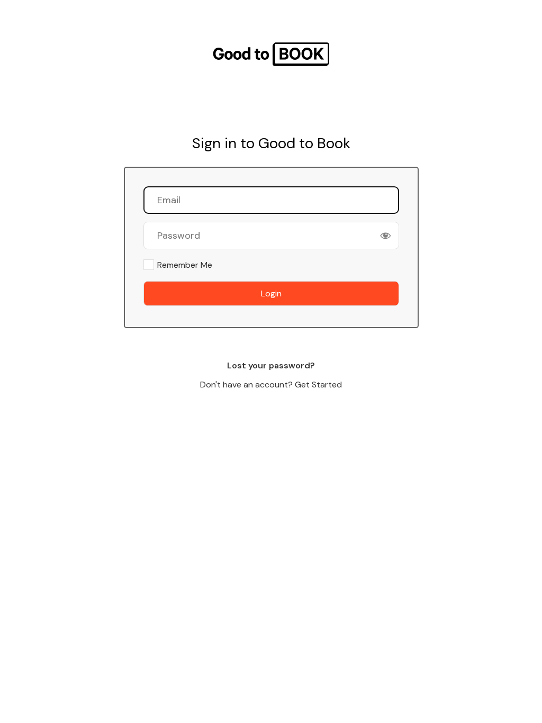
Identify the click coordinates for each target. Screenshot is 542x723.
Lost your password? (271, 365)
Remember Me (184, 264)
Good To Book (271, 54)
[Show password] (385, 235)
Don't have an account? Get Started (271, 384)
